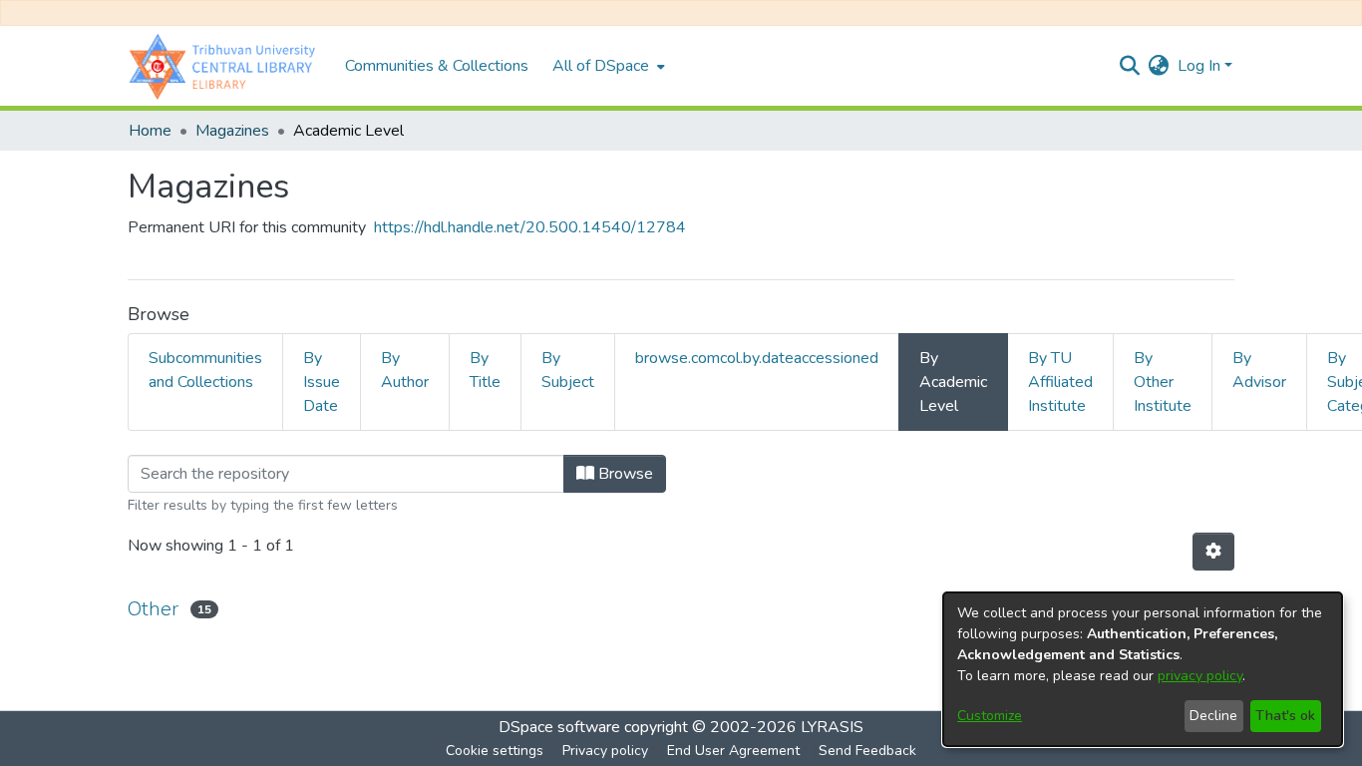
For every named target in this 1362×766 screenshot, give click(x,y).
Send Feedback (867, 750)
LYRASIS (832, 727)
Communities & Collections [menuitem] (436, 66)
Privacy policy (605, 750)
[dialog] (1142, 669)
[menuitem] (606, 66)
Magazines (232, 131)
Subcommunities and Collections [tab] (205, 370)
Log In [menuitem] (1199, 66)
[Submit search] (1130, 66)
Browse (623, 474)
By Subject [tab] (567, 370)
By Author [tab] (405, 370)
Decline (1213, 715)
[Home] (226, 66)
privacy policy (1200, 675)
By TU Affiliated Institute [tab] (1060, 382)
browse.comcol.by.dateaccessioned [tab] (756, 358)
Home (150, 131)
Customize (989, 715)
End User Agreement (733, 750)
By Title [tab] (485, 370)
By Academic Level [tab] (953, 382)
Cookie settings (494, 750)
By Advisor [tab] (1259, 370)
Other (153, 608)
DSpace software (559, 727)
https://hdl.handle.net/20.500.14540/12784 (530, 227)
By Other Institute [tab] (1163, 382)
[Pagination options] (1213, 552)
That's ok (1285, 715)
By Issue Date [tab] (321, 382)
